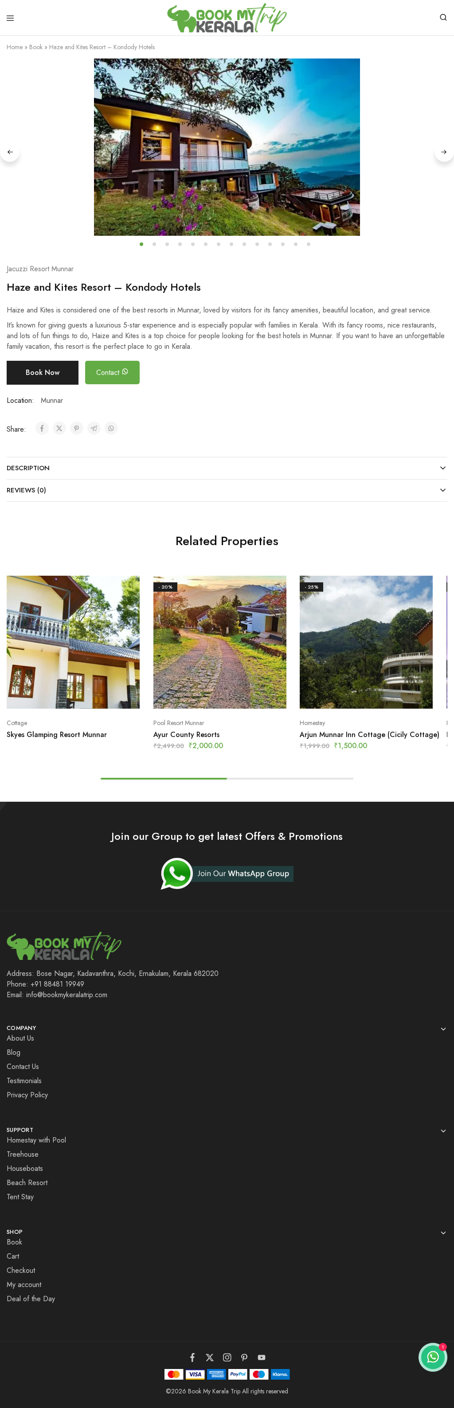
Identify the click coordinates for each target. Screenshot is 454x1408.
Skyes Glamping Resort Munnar (57, 734)
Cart (13, 1256)
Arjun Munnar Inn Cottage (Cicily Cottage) (369, 734)
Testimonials (24, 1081)
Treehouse (23, 1154)
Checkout (21, 1270)
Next (444, 152)
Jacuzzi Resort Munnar (40, 269)
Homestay (312, 722)
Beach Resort (27, 1183)
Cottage (17, 722)
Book (36, 47)
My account (24, 1284)
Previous (10, 152)
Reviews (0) (26, 490)
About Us (20, 1038)
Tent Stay (20, 1197)
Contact (108, 372)
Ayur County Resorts (186, 734)
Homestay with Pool (36, 1140)
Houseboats (25, 1168)
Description (28, 468)
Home (15, 47)
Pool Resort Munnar (178, 722)
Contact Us (23, 1066)
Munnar (52, 400)
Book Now (42, 372)
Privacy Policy (27, 1095)
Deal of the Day (31, 1299)
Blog (13, 1052)
